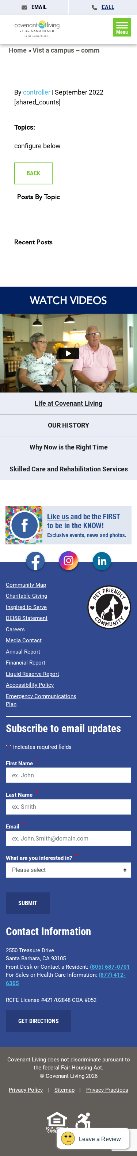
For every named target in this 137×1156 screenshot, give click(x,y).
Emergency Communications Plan (41, 700)
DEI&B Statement (26, 618)
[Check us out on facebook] (35, 561)
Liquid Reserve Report (32, 674)
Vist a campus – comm (66, 50)
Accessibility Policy (30, 685)
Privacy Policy (26, 1090)
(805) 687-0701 (110, 967)
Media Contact (24, 640)
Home (18, 50)
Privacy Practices (107, 1090)
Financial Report (25, 662)
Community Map (26, 585)
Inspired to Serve (26, 607)
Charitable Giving (26, 596)
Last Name (22, 793)
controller (36, 92)
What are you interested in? (41, 857)
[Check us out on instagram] (69, 561)
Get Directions (38, 1021)
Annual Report (23, 651)
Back (33, 173)
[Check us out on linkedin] (102, 561)
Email (15, 825)
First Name (22, 762)
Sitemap (64, 1090)
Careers (15, 629)
